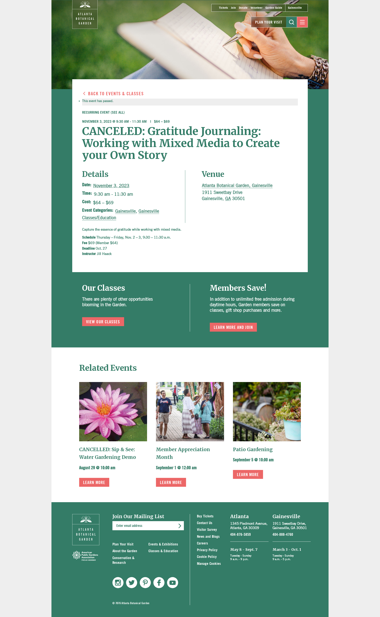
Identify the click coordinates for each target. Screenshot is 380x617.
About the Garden (124, 551)
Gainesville (295, 7)
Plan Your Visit (268, 22)
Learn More (94, 482)
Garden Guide (273, 7)
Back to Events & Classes (116, 94)
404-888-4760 (283, 535)
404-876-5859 (240, 535)
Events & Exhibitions (163, 544)
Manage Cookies (209, 563)
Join (233, 7)
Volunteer (256, 7)
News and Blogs (208, 536)
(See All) (118, 112)
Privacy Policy (207, 550)
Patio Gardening (253, 449)
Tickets (223, 7)
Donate (243, 7)
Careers (202, 543)
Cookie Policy (207, 557)
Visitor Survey (207, 529)
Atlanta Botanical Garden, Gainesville (237, 185)
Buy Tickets (205, 516)
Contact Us (204, 523)
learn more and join (233, 327)
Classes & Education (163, 551)
